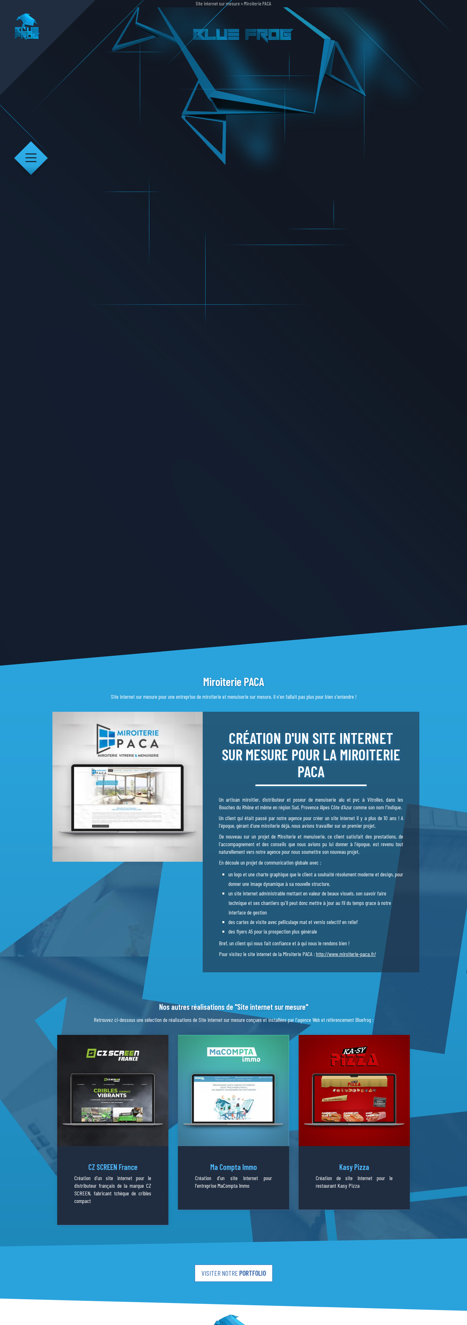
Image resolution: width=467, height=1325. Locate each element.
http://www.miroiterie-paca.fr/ (346, 953)
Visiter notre (233, 1273)
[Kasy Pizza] (354, 1090)
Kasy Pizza (354, 1167)
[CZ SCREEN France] (112, 1090)
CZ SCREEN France (113, 1167)
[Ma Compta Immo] (233, 1090)
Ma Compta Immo (233, 1167)
